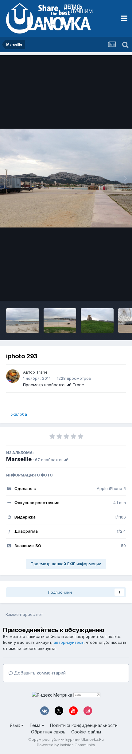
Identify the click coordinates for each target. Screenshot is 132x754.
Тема (35, 725)
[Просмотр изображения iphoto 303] (60, 320)
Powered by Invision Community (66, 745)
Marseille (19, 459)
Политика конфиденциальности (84, 725)
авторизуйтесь (68, 642)
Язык (15, 725)
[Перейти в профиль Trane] (13, 376)
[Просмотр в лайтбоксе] (66, 178)
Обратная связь (48, 731)
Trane (42, 372)
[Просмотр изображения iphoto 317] (22, 320)
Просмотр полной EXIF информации (66, 563)
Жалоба (19, 414)
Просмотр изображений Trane (53, 384)
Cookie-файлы (86, 731)
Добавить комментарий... (40, 672)
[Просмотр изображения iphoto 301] (97, 320)
